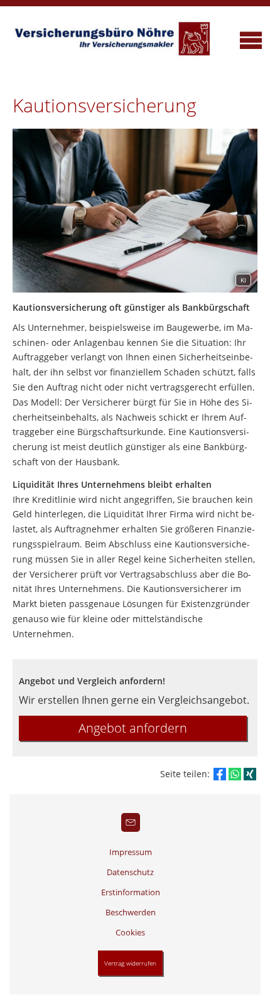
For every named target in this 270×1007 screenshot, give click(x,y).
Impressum (130, 852)
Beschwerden (130, 912)
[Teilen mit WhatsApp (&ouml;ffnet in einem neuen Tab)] (235, 774)
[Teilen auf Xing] (250, 774)
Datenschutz (130, 872)
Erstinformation (130, 892)
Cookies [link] (130, 932)
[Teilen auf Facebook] (219, 774)
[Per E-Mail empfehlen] (130, 822)
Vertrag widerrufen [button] (130, 963)
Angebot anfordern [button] (132, 727)
